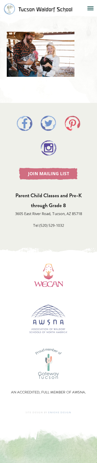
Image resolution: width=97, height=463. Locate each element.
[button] (90, 7)
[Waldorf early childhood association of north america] (48, 293)
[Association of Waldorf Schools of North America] (48, 339)
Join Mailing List (48, 173)
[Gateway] (48, 383)
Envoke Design (59, 412)
